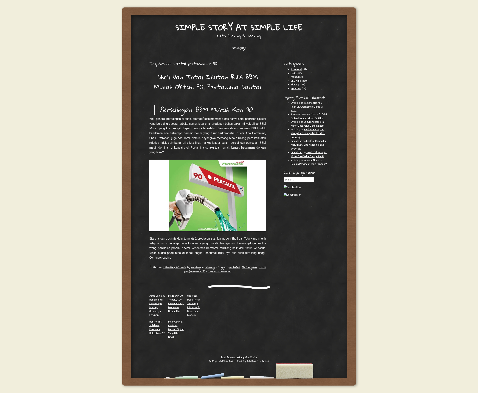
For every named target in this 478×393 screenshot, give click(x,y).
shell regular (249, 267)
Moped (295, 77)
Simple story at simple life (239, 27)
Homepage (239, 48)
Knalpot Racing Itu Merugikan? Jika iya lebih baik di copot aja (308, 133)
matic (294, 73)
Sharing (210, 267)
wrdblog (196, 267)
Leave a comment (219, 271)
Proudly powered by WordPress (239, 357)
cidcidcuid (296, 141)
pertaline (234, 267)
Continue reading (162, 257)
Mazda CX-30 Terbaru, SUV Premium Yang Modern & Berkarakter (176, 303)
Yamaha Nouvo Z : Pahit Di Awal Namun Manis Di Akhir (307, 106)
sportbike (296, 88)
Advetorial (296, 69)
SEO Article (297, 80)
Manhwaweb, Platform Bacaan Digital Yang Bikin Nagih (176, 329)
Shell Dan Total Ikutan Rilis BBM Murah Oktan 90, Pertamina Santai (207, 82)
